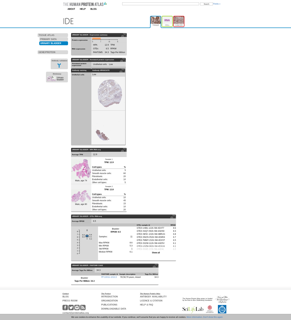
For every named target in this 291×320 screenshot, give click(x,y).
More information (194, 317)
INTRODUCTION (109, 296)
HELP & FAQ (146, 304)
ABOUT (71, 9)
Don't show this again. (213, 317)
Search (206, 4)
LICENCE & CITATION (151, 300)
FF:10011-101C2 (109, 277)
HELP (83, 9)
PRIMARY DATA (48, 39)
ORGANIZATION (109, 300)
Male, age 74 (81, 180)
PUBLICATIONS (109, 304)
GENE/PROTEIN (47, 52)
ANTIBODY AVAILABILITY (153, 296)
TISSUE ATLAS (46, 35)
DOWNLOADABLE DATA (113, 309)
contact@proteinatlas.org (75, 313)
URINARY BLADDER (50, 43)
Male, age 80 (81, 204)
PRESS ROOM (69, 300)
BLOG (93, 9)
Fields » (216, 4)
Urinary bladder (60, 78)
